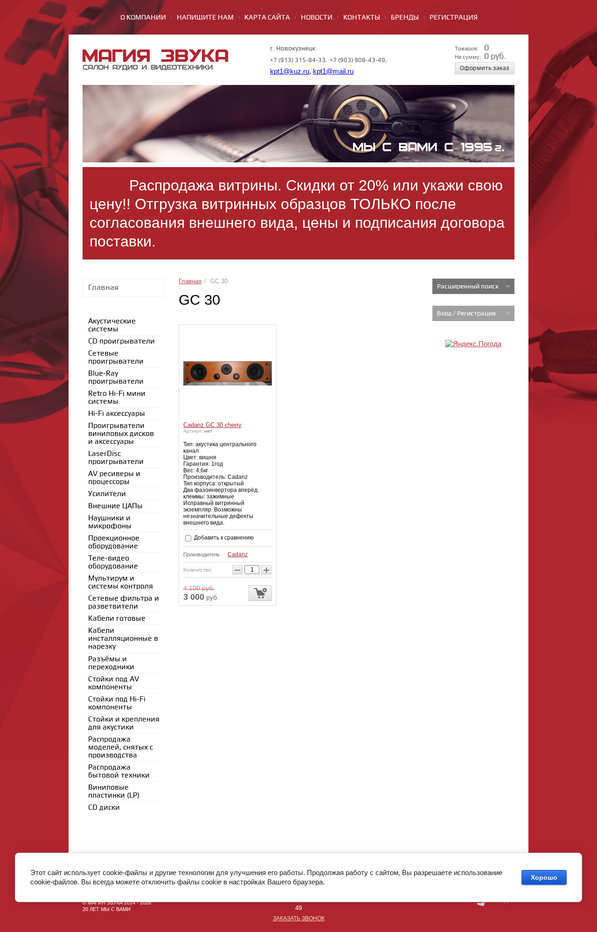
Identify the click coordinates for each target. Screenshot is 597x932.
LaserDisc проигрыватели (116, 458)
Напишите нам (205, 17)
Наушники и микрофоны (110, 522)
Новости (317, 17)
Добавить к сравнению (223, 537)
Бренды (405, 17)
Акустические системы (112, 325)
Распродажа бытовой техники (119, 771)
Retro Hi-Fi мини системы (117, 398)
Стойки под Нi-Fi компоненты (117, 703)
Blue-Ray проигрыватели (116, 377)
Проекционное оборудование (113, 542)
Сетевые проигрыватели (116, 357)
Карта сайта (267, 17)
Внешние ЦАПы (115, 506)
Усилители (107, 494)
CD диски (104, 808)
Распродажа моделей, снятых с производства (120, 747)
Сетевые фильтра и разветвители (123, 602)
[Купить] (260, 593)
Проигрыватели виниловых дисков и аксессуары (121, 434)
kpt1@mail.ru (333, 71)
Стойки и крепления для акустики (124, 723)
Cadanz (238, 554)
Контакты (361, 17)
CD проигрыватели (121, 341)
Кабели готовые (117, 619)
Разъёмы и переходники (111, 663)
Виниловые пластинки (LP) (113, 791)
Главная (190, 281)
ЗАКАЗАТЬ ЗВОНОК (299, 918)
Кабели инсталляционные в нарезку (123, 639)
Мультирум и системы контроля (120, 582)
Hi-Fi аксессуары (116, 414)
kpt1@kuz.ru (289, 71)
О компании (143, 17)
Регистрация (454, 17)
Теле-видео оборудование (113, 562)
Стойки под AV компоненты (113, 683)
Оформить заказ (484, 68)
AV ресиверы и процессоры (114, 478)
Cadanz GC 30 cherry (212, 424)
